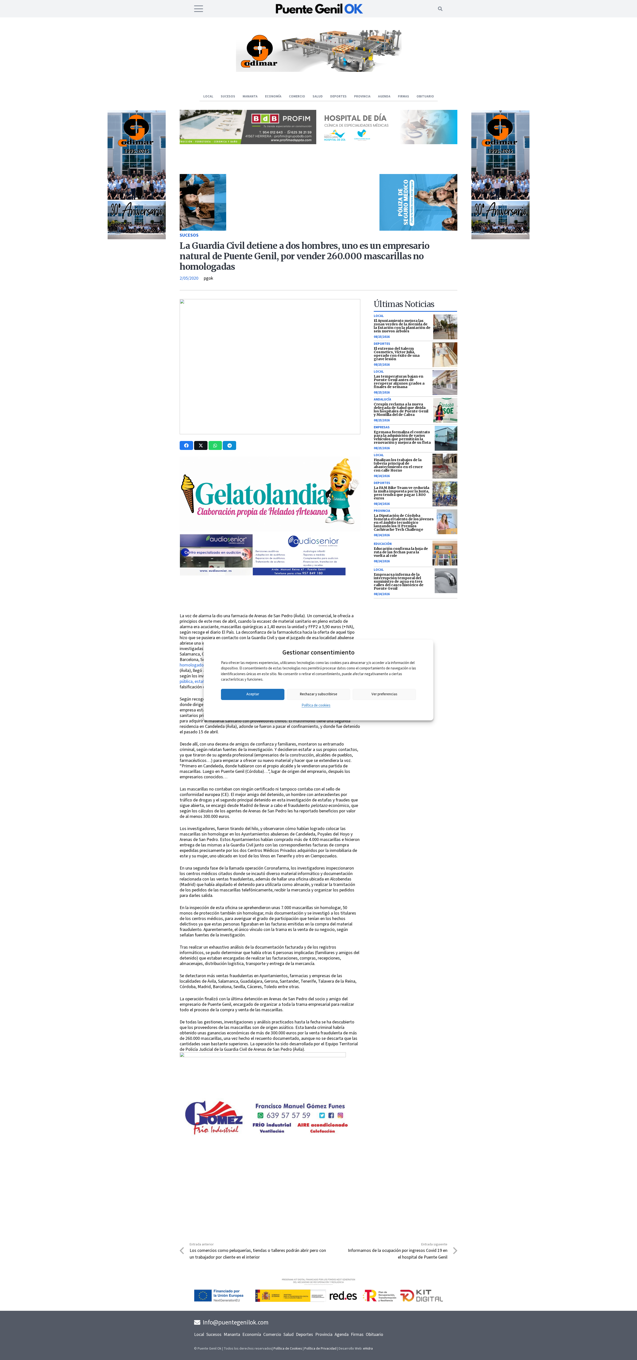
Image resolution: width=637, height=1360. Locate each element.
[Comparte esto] (186, 445)
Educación (383, 544)
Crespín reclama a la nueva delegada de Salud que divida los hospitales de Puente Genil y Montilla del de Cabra (401, 409)
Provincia (382, 511)
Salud (288, 1334)
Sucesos (189, 235)
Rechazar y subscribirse (318, 694)
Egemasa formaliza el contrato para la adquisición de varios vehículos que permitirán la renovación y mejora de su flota (402, 437)
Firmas (357, 1334)
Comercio (272, 1334)
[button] (199, 8)
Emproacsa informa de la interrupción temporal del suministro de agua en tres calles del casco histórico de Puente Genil (399, 581)
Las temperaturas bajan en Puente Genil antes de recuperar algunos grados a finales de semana (399, 381)
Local (379, 316)
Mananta (232, 1334)
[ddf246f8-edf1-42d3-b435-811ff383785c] (270, 610)
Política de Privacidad (320, 1348)
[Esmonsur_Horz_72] (318, 70)
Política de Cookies (287, 1348)
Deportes (382, 344)
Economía (251, 1334)
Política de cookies (316, 705)
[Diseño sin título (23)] (389, 143)
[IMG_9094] (263, 1093)
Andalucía (382, 399)
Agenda (342, 1334)
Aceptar (252, 694)
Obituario (374, 1334)
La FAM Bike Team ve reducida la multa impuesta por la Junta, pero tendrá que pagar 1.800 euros (401, 492)
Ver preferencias (384, 694)
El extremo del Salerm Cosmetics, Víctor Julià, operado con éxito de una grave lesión (397, 353)
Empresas (382, 427)
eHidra (368, 1348)
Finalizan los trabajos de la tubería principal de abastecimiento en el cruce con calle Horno (398, 465)
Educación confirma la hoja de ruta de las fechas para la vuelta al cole (401, 552)
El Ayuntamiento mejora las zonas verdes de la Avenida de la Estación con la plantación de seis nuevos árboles (402, 325)
